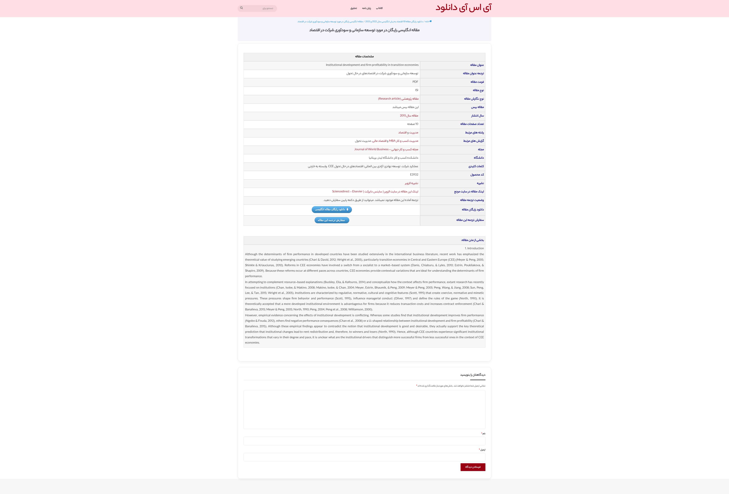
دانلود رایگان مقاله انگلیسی (330, 209)
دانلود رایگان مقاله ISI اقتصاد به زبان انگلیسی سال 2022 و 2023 (394, 22)
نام (483, 434)
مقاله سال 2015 (409, 116)
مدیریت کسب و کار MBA (403, 141)
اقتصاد (402, 133)
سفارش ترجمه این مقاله (331, 220)
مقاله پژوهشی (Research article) (398, 99)
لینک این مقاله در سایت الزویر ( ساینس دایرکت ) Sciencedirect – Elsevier (375, 192)
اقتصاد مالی (379, 141)
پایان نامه (366, 8)
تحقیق (353, 8)
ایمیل (482, 450)
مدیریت (413, 133)
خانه (427, 22)
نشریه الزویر (411, 183)
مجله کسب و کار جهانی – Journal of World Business (386, 149)
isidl (380, 8)
